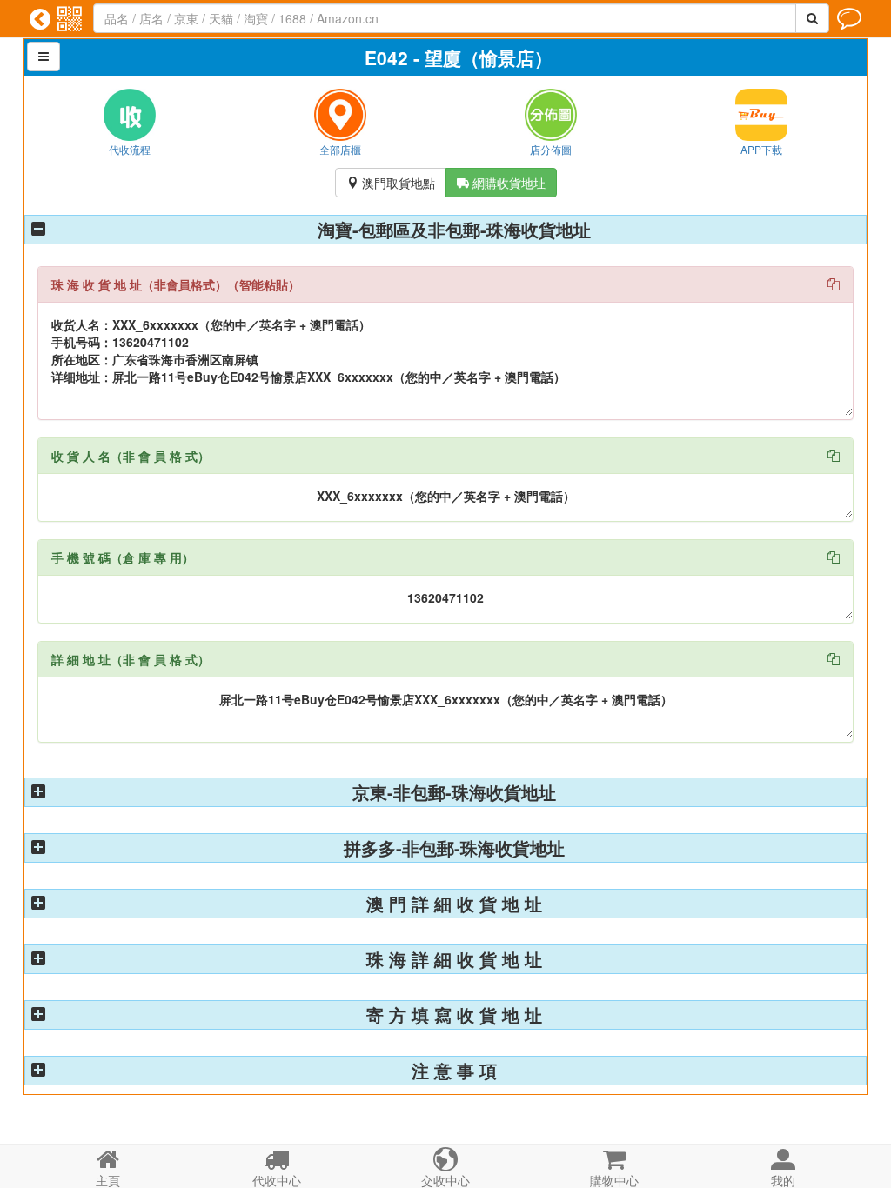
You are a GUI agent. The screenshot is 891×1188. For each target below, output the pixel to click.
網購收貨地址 (501, 182)
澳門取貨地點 (390, 182)
